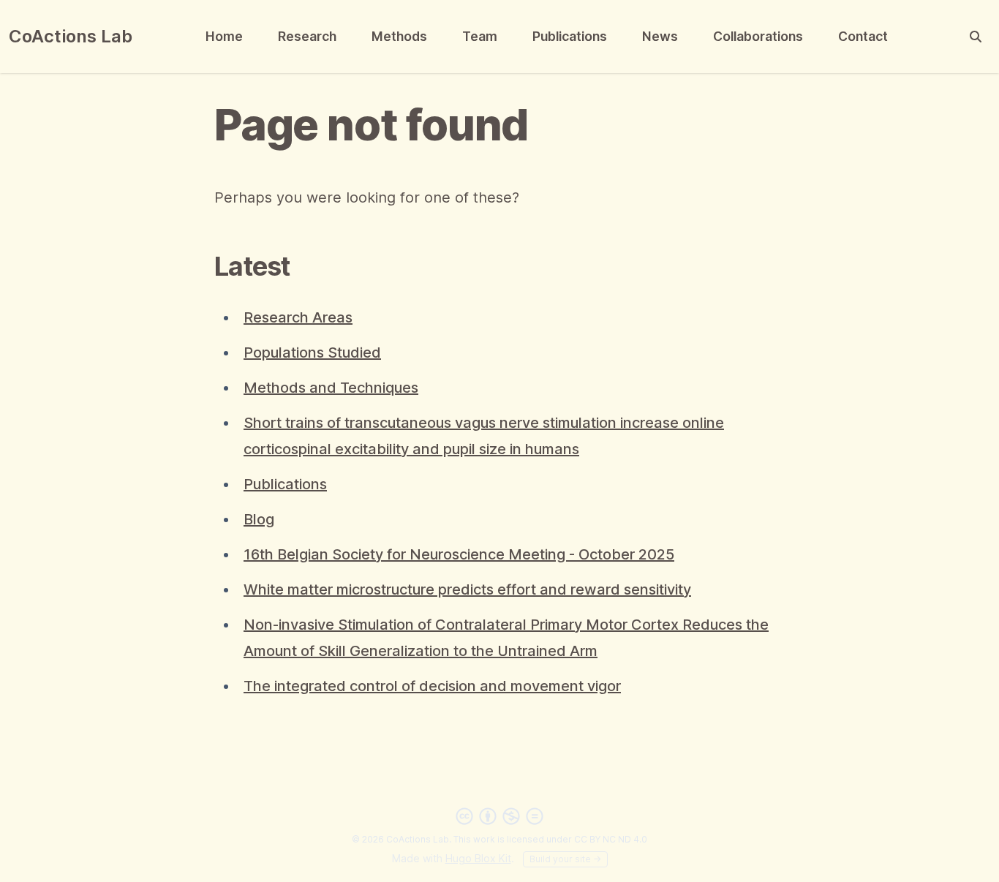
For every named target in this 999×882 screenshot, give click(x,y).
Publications (569, 36)
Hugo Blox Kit (478, 858)
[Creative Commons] (499, 816)
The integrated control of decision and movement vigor (432, 686)
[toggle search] (975, 36)
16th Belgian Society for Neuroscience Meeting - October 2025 (459, 554)
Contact (863, 36)
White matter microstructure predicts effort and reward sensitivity (467, 589)
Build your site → (565, 858)
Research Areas (298, 317)
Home (224, 36)
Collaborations (758, 36)
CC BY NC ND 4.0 (610, 839)
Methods (399, 36)
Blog (259, 519)
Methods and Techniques (331, 387)
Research (307, 36)
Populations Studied (312, 352)
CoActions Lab (70, 36)
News (660, 36)
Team (479, 36)
